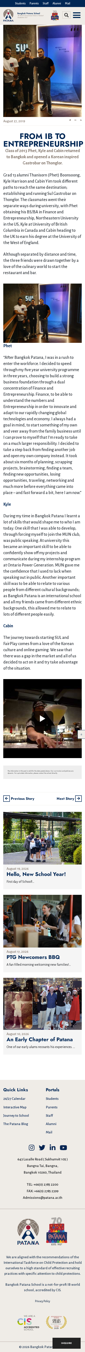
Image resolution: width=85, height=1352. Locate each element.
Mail (67, 3)
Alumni (57, 3)
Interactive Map (14, 1107)
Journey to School (16, 1115)
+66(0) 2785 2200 (46, 1184)
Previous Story (22, 798)
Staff (46, 3)
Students (20, 3)
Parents (34, 3)
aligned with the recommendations (43, 1257)
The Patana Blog (15, 1124)
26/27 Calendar (14, 1098)
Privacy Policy (42, 1301)
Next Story (66, 798)
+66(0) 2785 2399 (46, 1191)
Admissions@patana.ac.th (42, 1197)
